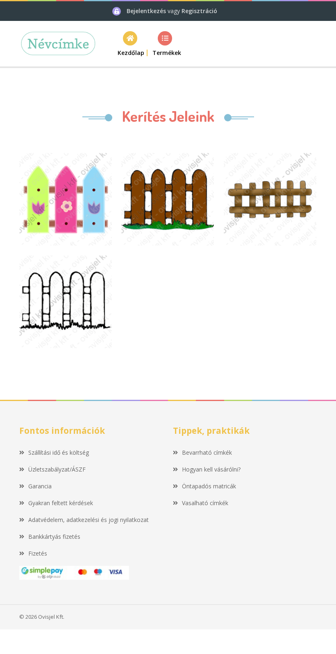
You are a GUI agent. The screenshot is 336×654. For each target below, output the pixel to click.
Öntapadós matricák (209, 486)
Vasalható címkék (205, 503)
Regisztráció (199, 11)
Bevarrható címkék (207, 452)
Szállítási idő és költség (58, 452)
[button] (165, 43)
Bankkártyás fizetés (54, 536)
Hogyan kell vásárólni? (211, 469)
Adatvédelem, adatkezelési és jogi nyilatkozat (88, 520)
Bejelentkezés (147, 11)
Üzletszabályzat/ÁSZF (57, 469)
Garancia (40, 486)
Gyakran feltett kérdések (60, 503)
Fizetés (37, 553)
